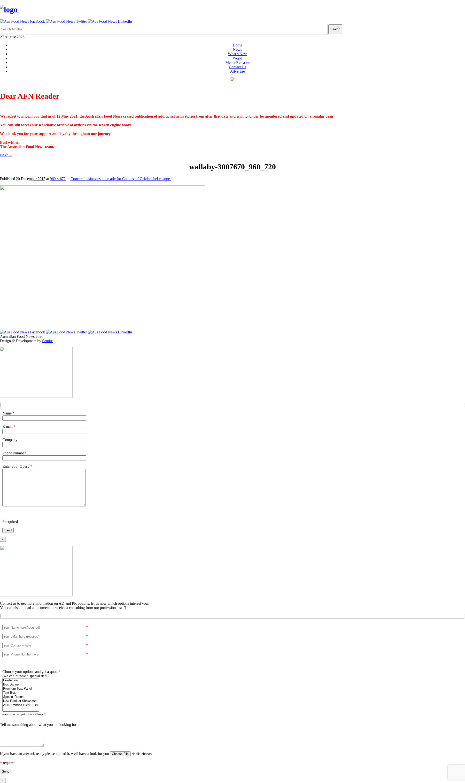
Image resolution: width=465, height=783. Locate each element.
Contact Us (237, 67)
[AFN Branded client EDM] (21, 705)
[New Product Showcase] (21, 701)
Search (335, 29)
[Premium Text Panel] (21, 689)
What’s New (237, 54)
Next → (6, 155)
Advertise (237, 71)
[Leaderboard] (21, 680)
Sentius (47, 341)
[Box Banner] (21, 685)
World (237, 58)
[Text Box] (21, 693)
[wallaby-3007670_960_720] (102, 328)
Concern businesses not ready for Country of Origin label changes (120, 179)
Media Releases (237, 62)
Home (237, 45)
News (237, 49)
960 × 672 (58, 179)
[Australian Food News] (9, 9)
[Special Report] (21, 697)
